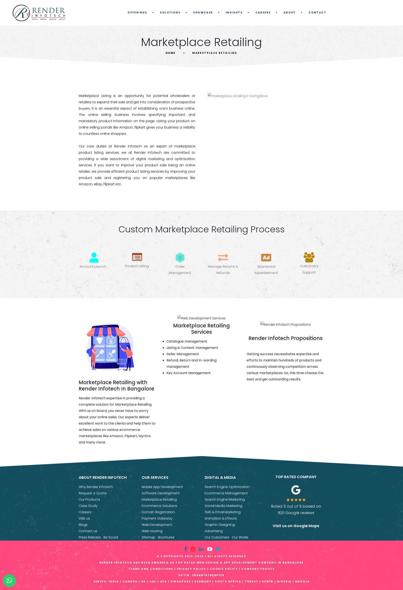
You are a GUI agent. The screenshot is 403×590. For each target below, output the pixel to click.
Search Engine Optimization (227, 486)
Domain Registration (158, 512)
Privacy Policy (191, 569)
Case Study (88, 505)
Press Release (90, 537)
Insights (234, 12)
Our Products (89, 499)
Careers (263, 12)
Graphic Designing (220, 524)
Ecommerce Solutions (159, 505)
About (290, 12)
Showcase (203, 12)
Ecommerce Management (226, 493)
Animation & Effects (221, 518)
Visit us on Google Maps (296, 525)
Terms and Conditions (150, 569)
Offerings (137, 12)
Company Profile (258, 569)
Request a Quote (93, 493)
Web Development (157, 524)
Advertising (214, 531)
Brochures (166, 537)
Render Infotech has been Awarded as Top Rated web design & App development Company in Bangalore (201, 562)
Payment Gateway (157, 518)
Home (170, 53)
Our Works (240, 537)
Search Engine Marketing (225, 499)
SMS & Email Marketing (223, 512)
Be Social (110, 537)
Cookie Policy (224, 569)
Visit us (84, 518)
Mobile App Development (162, 486)
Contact (317, 12)
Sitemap (148, 537)
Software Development (161, 493)
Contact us (88, 531)
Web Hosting (152, 531)
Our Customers (217, 537)
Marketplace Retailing (159, 499)
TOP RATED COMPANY (296, 476)
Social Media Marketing (223, 505)
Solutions (170, 12)
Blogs (83, 524)
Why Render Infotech (96, 486)
